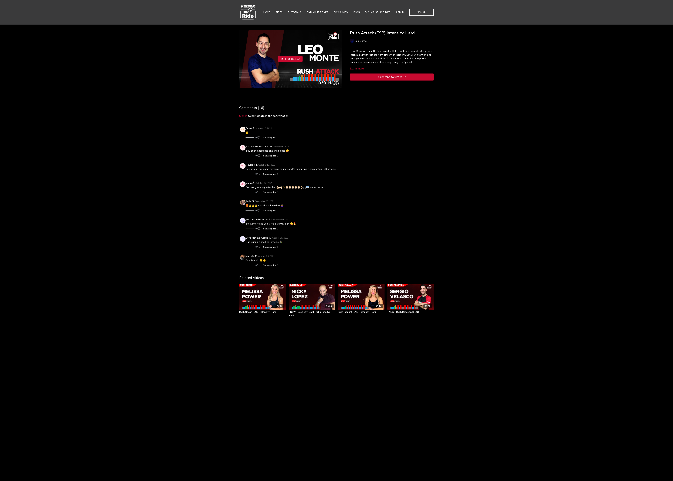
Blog (357, 12)
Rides (279, 12)
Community (341, 12)
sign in (243, 116)
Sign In (399, 12)
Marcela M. (252, 256)
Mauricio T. (252, 164)
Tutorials (294, 12)
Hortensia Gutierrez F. (258, 219)
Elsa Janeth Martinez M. (259, 146)
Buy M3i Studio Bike (377, 12)
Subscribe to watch (390, 77)
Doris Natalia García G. (258, 237)
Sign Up (421, 12)
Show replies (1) (271, 137)
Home (266, 12)
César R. (250, 128)
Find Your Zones (317, 12)
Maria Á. (250, 183)
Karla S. (250, 201)
